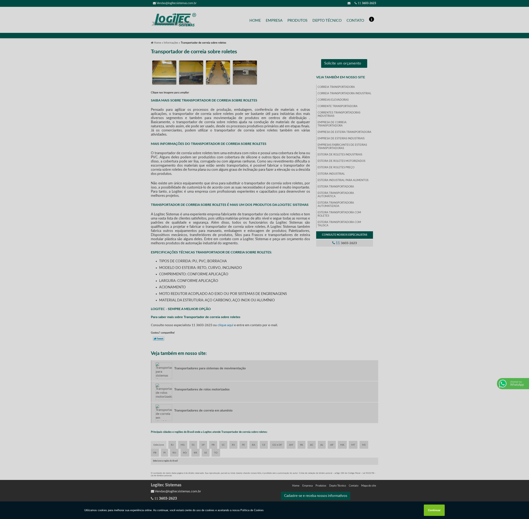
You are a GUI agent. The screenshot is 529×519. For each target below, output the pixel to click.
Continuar (434, 510)
